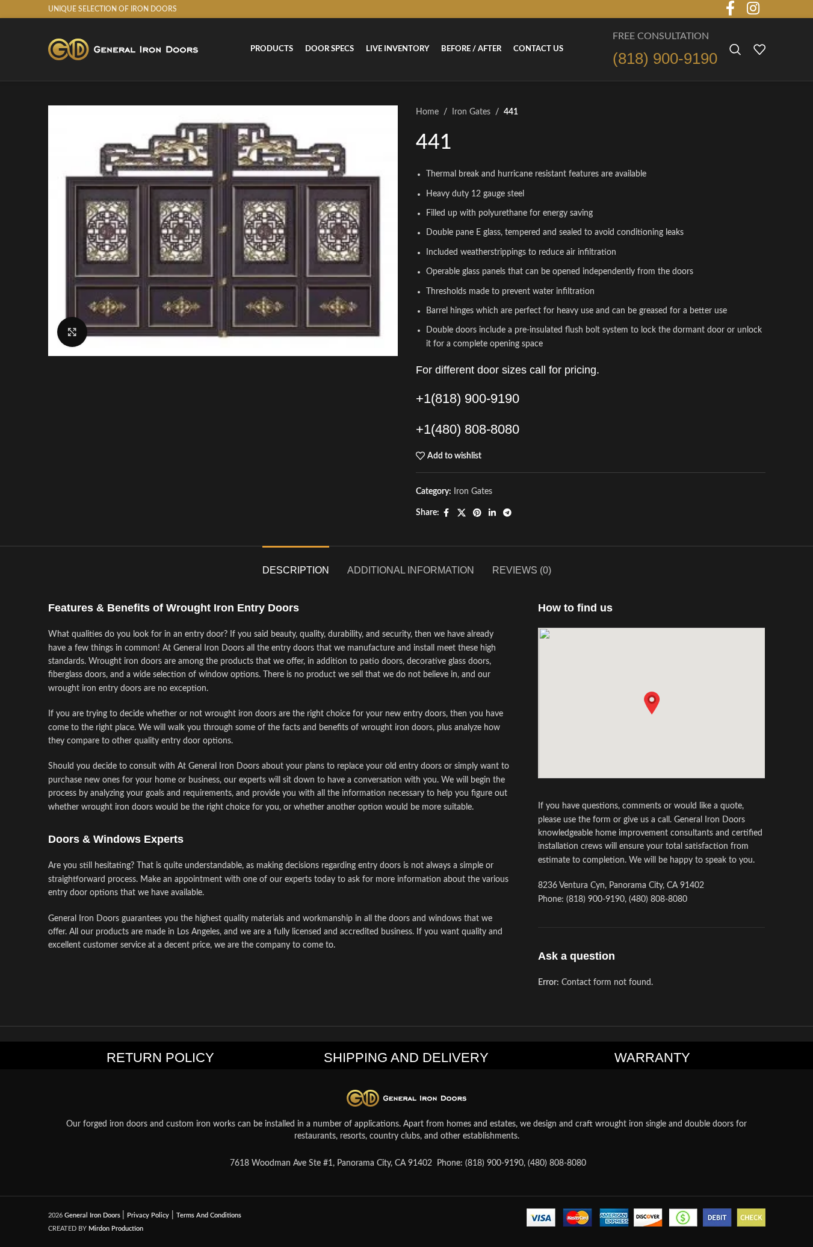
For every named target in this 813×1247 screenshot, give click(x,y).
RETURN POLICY (160, 1057)
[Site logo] (123, 49)
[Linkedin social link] (492, 513)
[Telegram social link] (507, 513)
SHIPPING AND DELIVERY (406, 1057)
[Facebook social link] (446, 513)
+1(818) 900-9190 (467, 398)
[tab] (295, 564)
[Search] (735, 49)
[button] (652, 703)
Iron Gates (471, 112)
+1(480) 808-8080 (467, 429)
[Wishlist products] (759, 49)
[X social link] (461, 513)
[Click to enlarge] (72, 332)
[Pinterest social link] (477, 513)
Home (427, 112)
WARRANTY (652, 1057)
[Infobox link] (665, 49)
